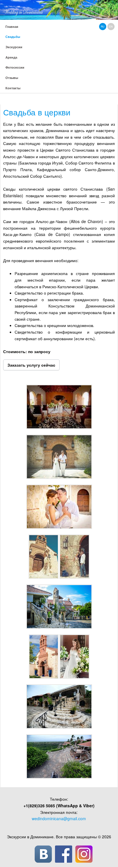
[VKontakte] (43, 854)
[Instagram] (84, 854)
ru (102, 26)
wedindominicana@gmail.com (59, 818)
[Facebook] (63, 854)
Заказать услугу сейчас (31, 365)
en (111, 26)
